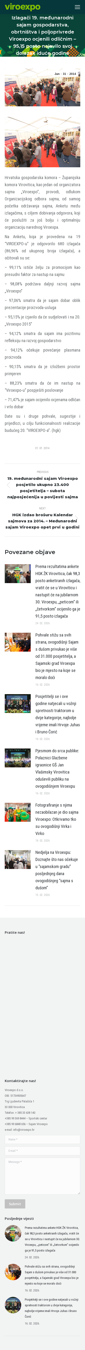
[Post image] (18, 573)
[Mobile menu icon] (77, 7)
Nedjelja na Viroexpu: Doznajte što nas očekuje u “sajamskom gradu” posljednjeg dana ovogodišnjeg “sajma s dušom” (56, 870)
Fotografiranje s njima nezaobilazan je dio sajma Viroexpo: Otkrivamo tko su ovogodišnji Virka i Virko (56, 819)
